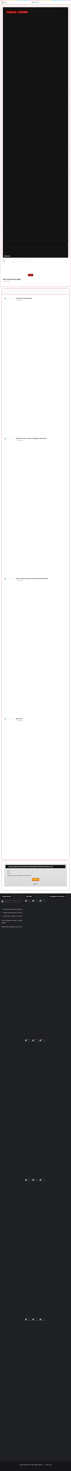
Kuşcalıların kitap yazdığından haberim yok (19, 875)
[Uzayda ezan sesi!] (42, 969)
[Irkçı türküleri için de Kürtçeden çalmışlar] (42, 1248)
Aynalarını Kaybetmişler (24, 298)
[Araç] (35, 1248)
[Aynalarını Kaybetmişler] (9, 366)
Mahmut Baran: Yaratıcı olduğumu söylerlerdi (31, 438)
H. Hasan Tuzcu (11, 12)
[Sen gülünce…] (28, 1108)
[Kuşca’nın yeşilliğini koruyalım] (54, 905)
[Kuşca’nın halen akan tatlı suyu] (54, 927)
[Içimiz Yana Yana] (35, 1108)
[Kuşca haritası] (42, 1322)
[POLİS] (35, 969)
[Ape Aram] (9, 787)
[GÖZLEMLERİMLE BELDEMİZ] (28, 969)
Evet (8, 871)
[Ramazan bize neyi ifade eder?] (28, 1248)
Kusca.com (48, 1464)
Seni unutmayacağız (12, 279)
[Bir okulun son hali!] (54, 949)
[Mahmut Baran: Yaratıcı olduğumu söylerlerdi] (9, 506)
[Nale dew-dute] (54, 938)
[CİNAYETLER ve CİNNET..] (42, 1108)
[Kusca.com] (35, 2)
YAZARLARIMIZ (23, 12)
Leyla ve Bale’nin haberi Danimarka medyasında (32, 578)
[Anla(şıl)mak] (35, 1388)
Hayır (8, 873)
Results (35, 884)
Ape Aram (19, 719)
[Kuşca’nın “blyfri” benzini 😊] (54, 916)
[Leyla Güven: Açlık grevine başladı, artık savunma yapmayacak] (28, 1320)
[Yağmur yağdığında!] (54, 961)
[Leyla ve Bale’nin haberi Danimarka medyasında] (9, 647)
